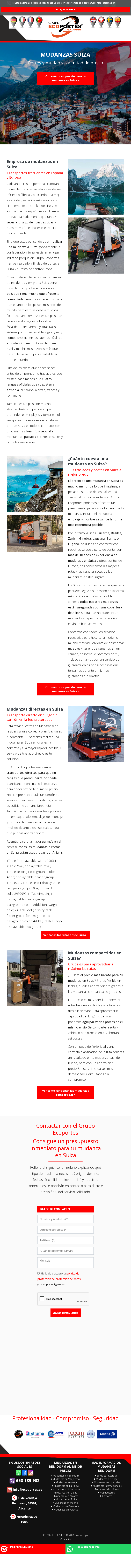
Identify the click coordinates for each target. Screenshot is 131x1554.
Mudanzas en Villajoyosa (66, 1479)
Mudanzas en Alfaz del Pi (66, 1489)
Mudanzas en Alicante (66, 1496)
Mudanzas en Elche (66, 1499)
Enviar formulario (65, 1313)
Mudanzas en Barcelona (65, 1506)
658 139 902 (27, 1480)
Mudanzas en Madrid (66, 1502)
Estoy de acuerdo (65, 9)
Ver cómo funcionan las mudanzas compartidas (65, 1093)
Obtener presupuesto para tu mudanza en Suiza (65, 78)
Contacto (106, 1496)
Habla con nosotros (88, 1546)
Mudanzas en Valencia (65, 1509)
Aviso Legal (82, 1535)
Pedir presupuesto (21, 1546)
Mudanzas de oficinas (106, 1489)
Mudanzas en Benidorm (65, 1475)
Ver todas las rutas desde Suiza (65, 935)
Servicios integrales (107, 1475)
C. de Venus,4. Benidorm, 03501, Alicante (25, 1503)
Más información (106, 2)
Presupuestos (107, 1492)
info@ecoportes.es (27, 1489)
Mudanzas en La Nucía (66, 1485)
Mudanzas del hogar (106, 1479)
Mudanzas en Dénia (66, 1492)
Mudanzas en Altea (66, 1482)
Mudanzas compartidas (106, 1482)
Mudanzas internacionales (107, 1485)
